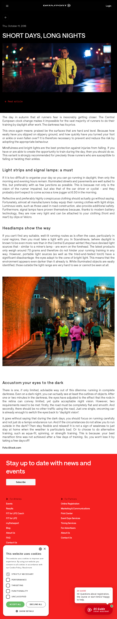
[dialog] (26, 580)
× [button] (44, 549)
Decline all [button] (36, 604)
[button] (7, 6)
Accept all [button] (15, 604)
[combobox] (40, 548)
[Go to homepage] (57, 6)
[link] (20, 482)
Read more (27, 567)
